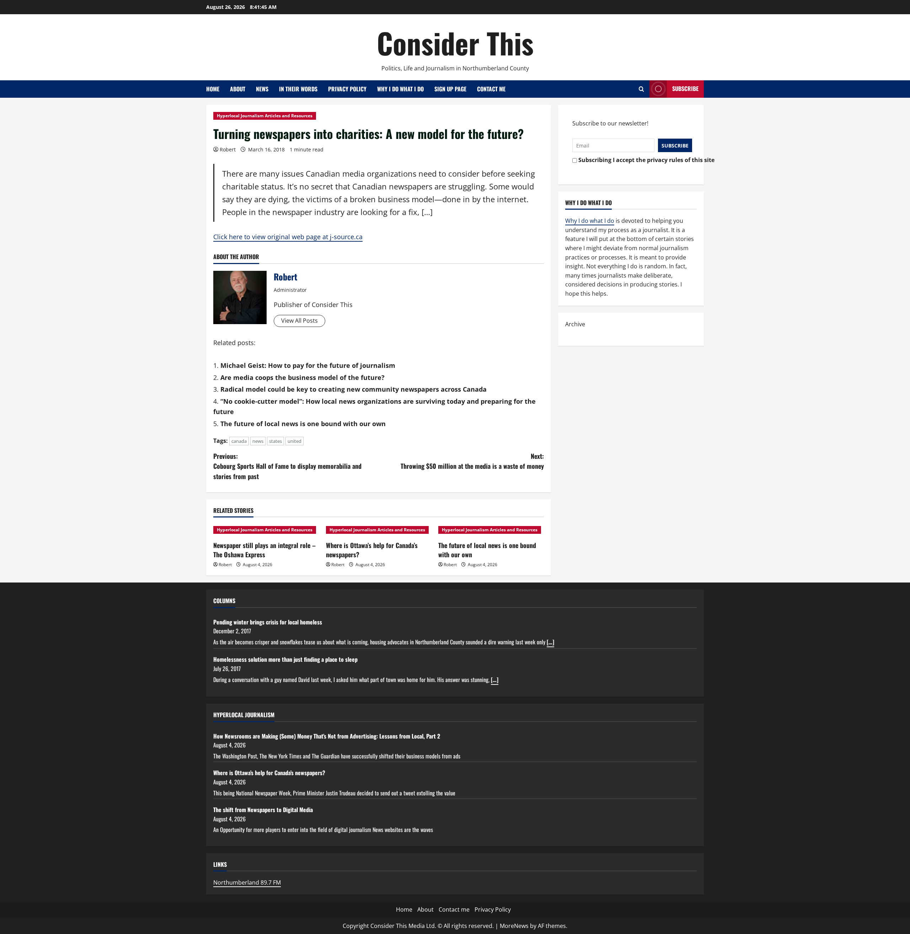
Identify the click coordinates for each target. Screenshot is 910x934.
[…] (550, 642)
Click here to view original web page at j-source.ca (288, 236)
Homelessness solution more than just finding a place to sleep (285, 659)
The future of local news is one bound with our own (303, 423)
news (257, 441)
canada (239, 441)
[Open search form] (641, 89)
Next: (472, 461)
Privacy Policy (347, 89)
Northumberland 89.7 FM (247, 882)
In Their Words (298, 89)
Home (212, 89)
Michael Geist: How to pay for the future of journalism (307, 365)
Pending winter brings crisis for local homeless (267, 622)
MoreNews (514, 926)
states (275, 441)
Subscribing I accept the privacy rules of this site (633, 160)
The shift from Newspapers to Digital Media (263, 809)
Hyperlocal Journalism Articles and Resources (264, 116)
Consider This (455, 43)
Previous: (287, 466)
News (262, 89)
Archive (575, 324)
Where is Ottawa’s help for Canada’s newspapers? (372, 550)
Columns (224, 600)
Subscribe (685, 88)
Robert (228, 149)
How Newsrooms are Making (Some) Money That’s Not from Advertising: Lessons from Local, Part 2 (326, 736)
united (294, 441)
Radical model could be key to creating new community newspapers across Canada (353, 389)
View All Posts (299, 320)
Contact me (491, 89)
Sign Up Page (450, 89)
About (237, 89)
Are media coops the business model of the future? (302, 377)
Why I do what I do (400, 89)
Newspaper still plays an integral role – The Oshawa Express (264, 550)
